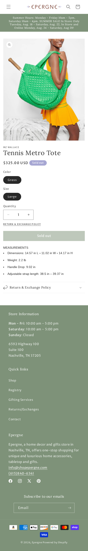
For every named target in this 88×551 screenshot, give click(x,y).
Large (14, 198)
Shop (12, 380)
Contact (15, 419)
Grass (14, 181)
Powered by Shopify (55, 542)
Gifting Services (21, 400)
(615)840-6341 (21, 473)
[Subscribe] (69, 508)
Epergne (37, 542)
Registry (15, 390)
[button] (8, 7)
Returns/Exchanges (24, 409)
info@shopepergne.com (28, 468)
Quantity (9, 206)
